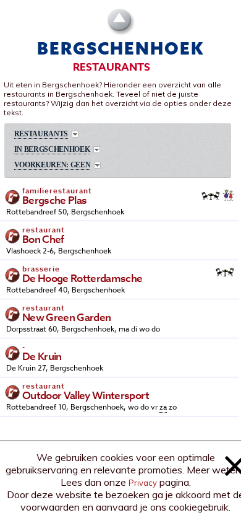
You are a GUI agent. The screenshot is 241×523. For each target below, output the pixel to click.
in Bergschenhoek (52, 150)
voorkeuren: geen (52, 165)
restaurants (41, 134)
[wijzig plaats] (96, 149)
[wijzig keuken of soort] (75, 134)
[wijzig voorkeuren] (97, 165)
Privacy (143, 483)
